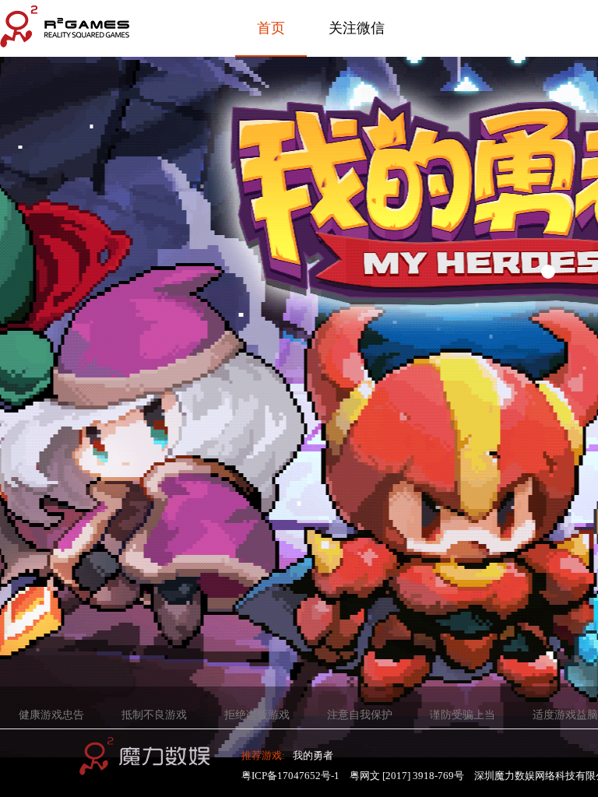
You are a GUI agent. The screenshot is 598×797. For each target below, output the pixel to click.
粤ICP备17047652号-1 (290, 775)
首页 (271, 28)
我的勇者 (313, 755)
